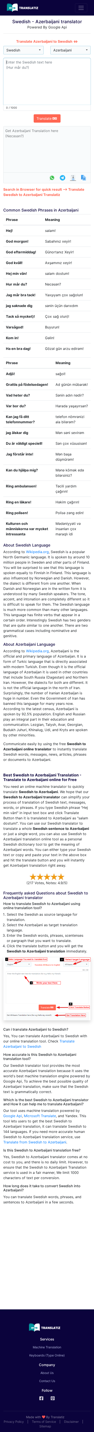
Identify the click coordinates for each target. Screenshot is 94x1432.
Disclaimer (71, 1421)
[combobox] (23, 50)
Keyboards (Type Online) (47, 1355)
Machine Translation (53, 1347)
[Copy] (83, 177)
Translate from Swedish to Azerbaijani (34, 1142)
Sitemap (45, 1426)
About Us (47, 1373)
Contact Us (47, 1381)
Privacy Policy (14, 1421)
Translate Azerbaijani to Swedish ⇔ (47, 41)
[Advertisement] (47, 1255)
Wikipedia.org (37, 552)
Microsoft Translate (40, 1116)
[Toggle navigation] (81, 8)
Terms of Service (44, 1421)
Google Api (12, 1116)
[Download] (73, 177)
